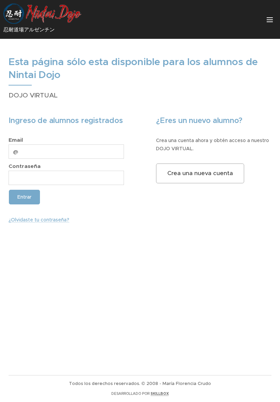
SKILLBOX (160, 393)
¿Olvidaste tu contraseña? (39, 220)
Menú (270, 19)
